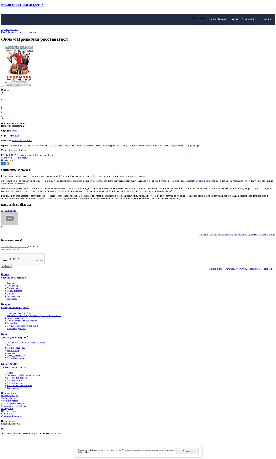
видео (13, 210)
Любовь (22, 150)
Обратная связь (8, 411)
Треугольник (13, 388)
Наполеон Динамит (16, 328)
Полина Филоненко (84, 145)
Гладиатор (12, 298)
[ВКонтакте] (3, 163)
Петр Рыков (164, 145)
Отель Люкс (13, 323)
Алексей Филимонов (146, 145)
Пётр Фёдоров (194, 145)
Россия (13, 130)
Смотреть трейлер (44, 155)
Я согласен (187, 451)
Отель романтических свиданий (23, 326)
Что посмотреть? (234, 234)
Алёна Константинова (22, 145)
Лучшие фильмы (9, 29)
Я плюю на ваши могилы (19, 385)
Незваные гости (15, 380)
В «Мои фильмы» (19, 157)
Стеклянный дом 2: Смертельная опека (26, 342)
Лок (9, 345)
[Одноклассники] (7, 163)
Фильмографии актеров (12, 403)
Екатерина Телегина (22, 140)
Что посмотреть (249, 19)
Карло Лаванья (178, 145)
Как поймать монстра (17, 358)
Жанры (234, 19)
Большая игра (13, 296)
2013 (16, 135)
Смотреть (5, 157)
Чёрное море (13, 350)
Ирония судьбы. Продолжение (22, 320)
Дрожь (10, 372)
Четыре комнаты (15, 318)
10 (2, 118)
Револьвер (12, 353)
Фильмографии (250, 234)
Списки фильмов (218, 19)
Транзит (11, 283)
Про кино (266, 19)
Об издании (7, 408)
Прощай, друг (14, 285)
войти (36, 246)
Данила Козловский (43, 145)
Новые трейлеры (9, 395)
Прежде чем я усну (16, 355)
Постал (10, 293)
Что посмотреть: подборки (14, 406)
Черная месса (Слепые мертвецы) (23, 375)
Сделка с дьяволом (16, 348)
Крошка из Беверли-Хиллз (20, 313)
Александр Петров (126, 145)
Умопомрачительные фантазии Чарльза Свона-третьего (34, 315)
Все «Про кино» (267, 234)
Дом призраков (14, 383)
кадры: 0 (5, 210)
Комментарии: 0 (26, 155)
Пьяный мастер (14, 291)
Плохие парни (14, 288)
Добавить (6, 266)
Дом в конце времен (17, 378)
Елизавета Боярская (64, 145)
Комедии (12, 150)
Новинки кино (8, 393)
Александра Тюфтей (105, 145)
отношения (201, 181)
